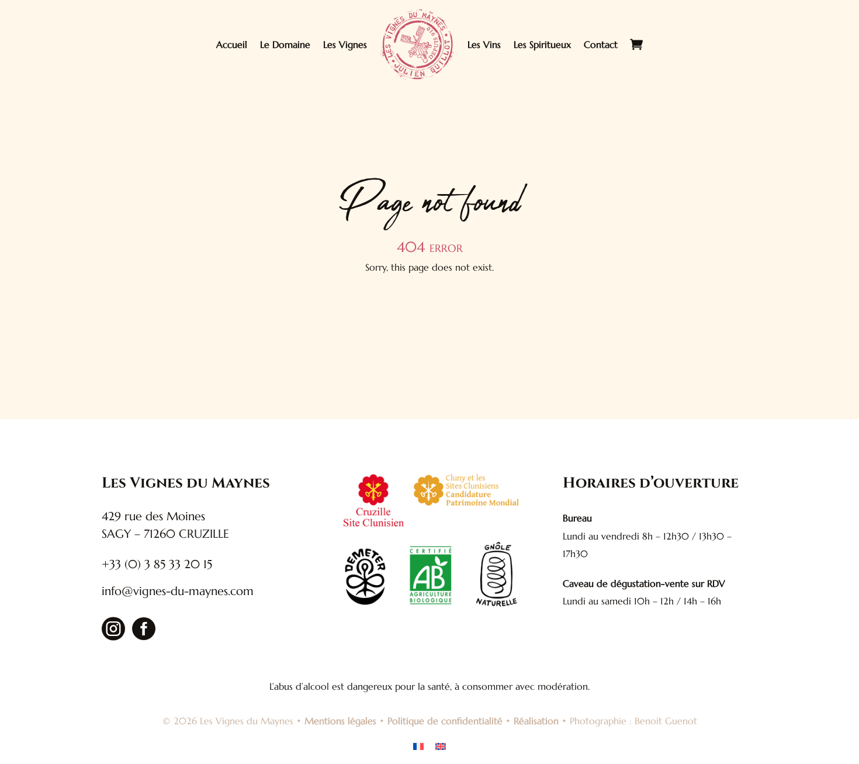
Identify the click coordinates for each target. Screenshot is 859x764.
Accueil (231, 44)
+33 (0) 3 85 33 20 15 (157, 564)
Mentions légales (340, 721)
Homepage (429, 310)
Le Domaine (285, 44)
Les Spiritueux (542, 44)
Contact (601, 44)
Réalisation (536, 721)
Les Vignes (345, 44)
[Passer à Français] (418, 745)
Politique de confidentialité (445, 721)
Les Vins (484, 44)
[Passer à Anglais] (441, 745)
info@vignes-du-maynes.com (178, 591)
